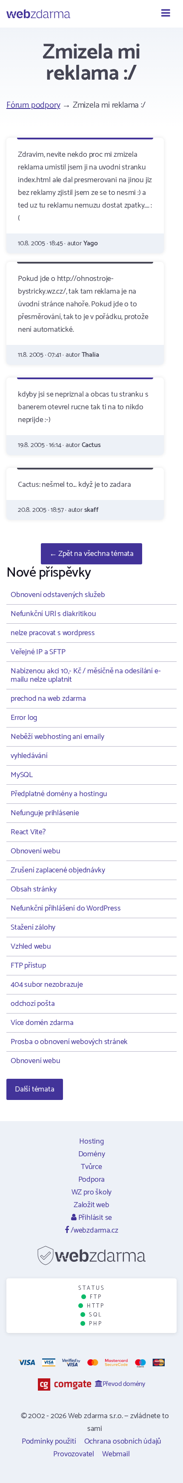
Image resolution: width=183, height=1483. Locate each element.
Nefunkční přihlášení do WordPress (65, 908)
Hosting (91, 1141)
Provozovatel (73, 1454)
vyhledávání (29, 756)
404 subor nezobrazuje (47, 984)
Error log (24, 717)
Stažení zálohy (33, 927)
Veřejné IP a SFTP (38, 652)
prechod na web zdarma (48, 698)
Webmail (116, 1454)
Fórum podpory (33, 105)
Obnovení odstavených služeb (58, 595)
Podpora (91, 1179)
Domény (91, 1154)
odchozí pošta (32, 1003)
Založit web (91, 1205)
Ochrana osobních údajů (123, 1441)
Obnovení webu (35, 851)
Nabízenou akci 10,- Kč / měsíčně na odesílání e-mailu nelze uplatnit (85, 675)
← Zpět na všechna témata (91, 553)
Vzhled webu (31, 946)
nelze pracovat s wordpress (53, 633)
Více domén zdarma (42, 1022)
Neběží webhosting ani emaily (57, 736)
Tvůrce (91, 1167)
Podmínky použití (49, 1441)
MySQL (22, 775)
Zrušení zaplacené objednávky (58, 870)
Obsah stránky (33, 889)
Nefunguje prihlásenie (45, 813)
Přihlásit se (94, 1217)
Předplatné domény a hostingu (59, 794)
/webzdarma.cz (93, 1230)
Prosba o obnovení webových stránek (69, 1042)
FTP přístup (28, 965)
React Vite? (28, 832)
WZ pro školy (91, 1192)
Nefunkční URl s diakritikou (53, 614)
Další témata (34, 1089)
